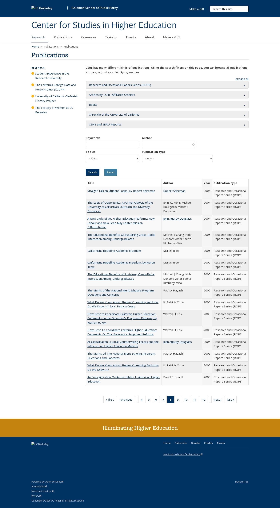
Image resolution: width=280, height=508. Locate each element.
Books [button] (93, 104)
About (150, 37)
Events (131, 37)
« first (111, 400)
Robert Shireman (174, 191)
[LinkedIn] (42, 450)
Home (35, 46)
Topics (90, 152)
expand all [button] (242, 79)
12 (205, 400)
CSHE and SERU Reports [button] (105, 124)
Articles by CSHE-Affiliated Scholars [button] (112, 95)
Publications (63, 37)
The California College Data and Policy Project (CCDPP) (55, 87)
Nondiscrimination (42, 491)
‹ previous (127, 400)
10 (187, 400)
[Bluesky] (64, 450)
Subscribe (181, 443)
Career (221, 443)
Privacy (36, 496)
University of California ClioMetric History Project (56, 98)
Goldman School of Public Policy (94, 8)
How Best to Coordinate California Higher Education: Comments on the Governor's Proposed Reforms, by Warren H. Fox (122, 318)
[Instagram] (57, 450)
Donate (195, 443)
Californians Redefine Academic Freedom (114, 250)
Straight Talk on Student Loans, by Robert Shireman (121, 191)
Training (111, 37)
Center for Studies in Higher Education (104, 25)
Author (147, 138)
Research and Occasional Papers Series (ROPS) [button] (120, 85)
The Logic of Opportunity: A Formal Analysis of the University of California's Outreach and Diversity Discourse (120, 207)
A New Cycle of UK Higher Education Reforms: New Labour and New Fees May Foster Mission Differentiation (121, 223)
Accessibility (39, 486)
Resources (89, 37)
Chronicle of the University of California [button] (114, 114)
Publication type (154, 152)
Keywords (93, 138)
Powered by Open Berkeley (47, 481)
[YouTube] (49, 450)
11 (196, 400)
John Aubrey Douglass (177, 218)
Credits (208, 443)
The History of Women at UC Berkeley (54, 110)
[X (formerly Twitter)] (34, 450)
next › (219, 400)
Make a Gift (171, 37)
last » (232, 400)
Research (38, 37)
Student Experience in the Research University (52, 75)
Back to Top (242, 481)
